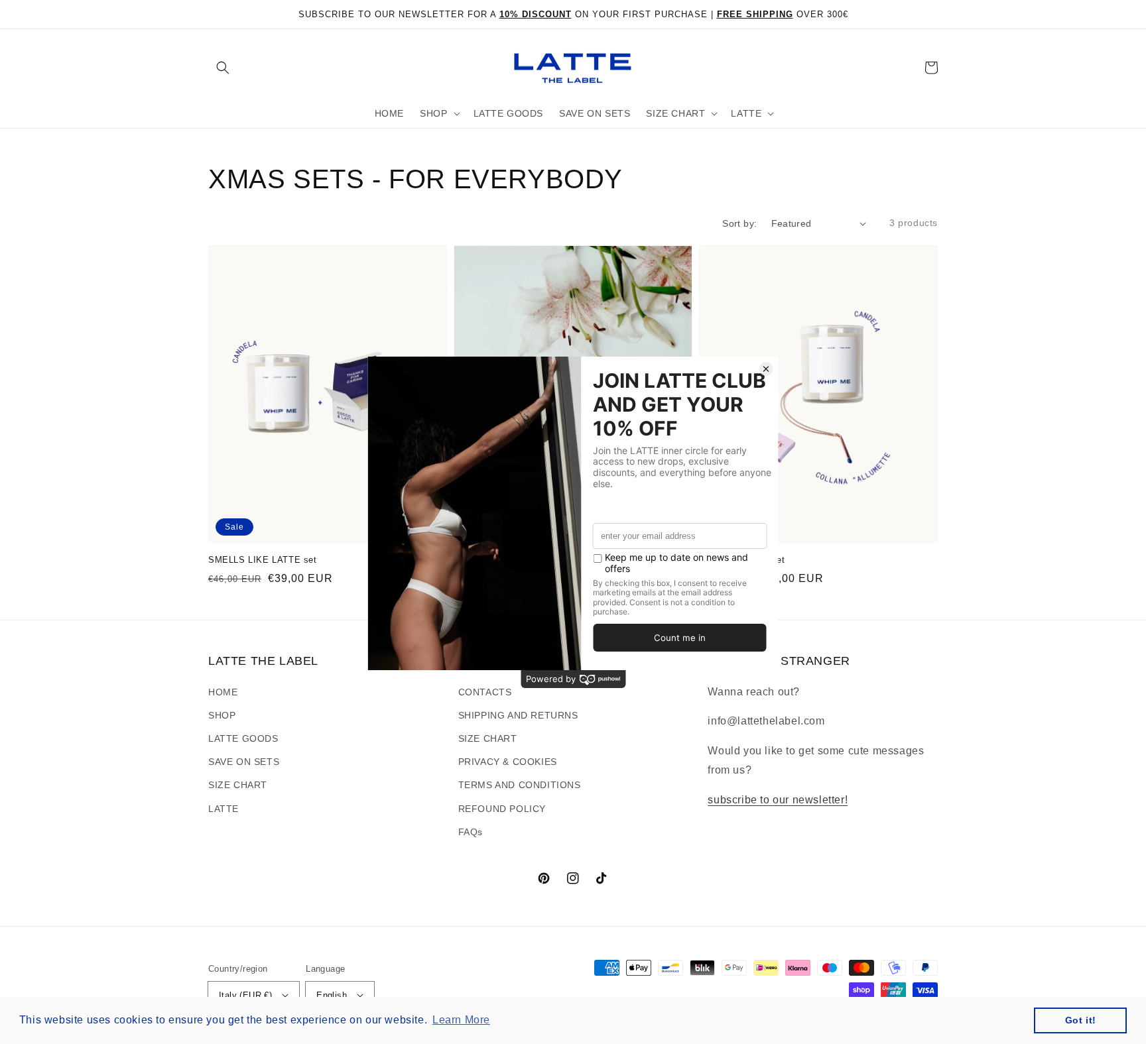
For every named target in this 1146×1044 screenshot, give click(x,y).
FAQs (470, 832)
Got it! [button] (1080, 1020)
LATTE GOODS (243, 738)
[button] (222, 67)
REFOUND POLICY (502, 808)
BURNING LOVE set (742, 560)
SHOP (221, 715)
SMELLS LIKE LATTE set (262, 560)
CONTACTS (485, 692)
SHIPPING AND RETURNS (518, 715)
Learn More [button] (461, 1019)
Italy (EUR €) (245, 995)
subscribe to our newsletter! (778, 799)
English (331, 995)
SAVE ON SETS (243, 761)
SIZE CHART (237, 785)
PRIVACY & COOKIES (507, 761)
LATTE (223, 808)
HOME (222, 692)
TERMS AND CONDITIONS (519, 785)
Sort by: (739, 223)
